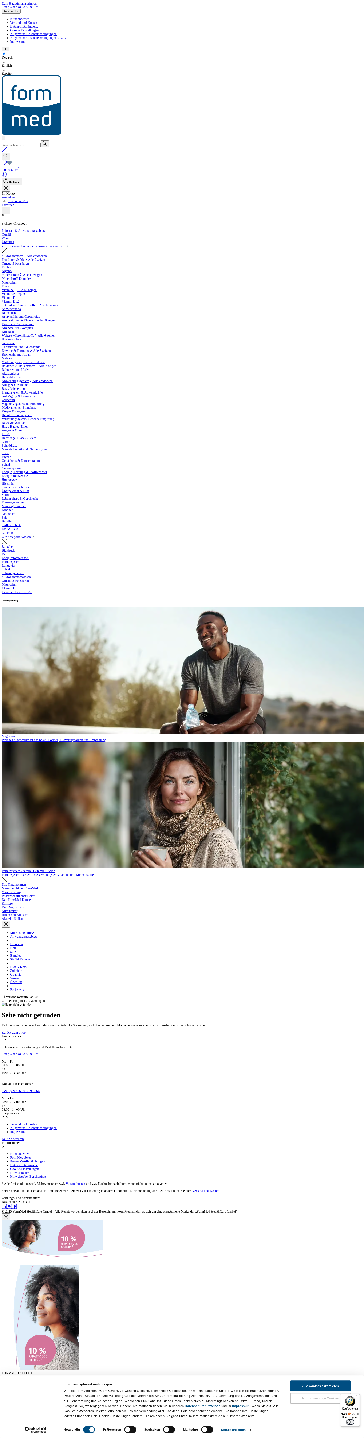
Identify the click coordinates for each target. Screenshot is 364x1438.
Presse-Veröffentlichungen (27, 1161)
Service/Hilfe (11, 11)
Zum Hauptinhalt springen (19, 3)
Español (7, 73)
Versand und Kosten (23, 22)
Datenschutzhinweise (24, 26)
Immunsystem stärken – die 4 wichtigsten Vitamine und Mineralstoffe (48, 875)
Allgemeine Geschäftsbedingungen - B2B (38, 38)
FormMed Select (21, 1157)
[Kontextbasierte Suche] (3, 138)
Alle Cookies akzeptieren (320, 1386)
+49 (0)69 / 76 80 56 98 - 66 (21, 1091)
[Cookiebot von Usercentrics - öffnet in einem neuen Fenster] (35, 1430)
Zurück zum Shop (14, 1032)
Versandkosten (75, 1183)
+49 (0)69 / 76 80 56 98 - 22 (21, 7)
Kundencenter (19, 19)
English (7, 65)
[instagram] (9, 1207)
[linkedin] (4, 1207)
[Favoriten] (7, 164)
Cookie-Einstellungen (24, 30)
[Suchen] (45, 143)
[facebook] (14, 1207)
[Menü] (6, 210)
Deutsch (7, 57)
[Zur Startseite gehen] (31, 134)
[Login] (4, 176)
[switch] (130, 1429)
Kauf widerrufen (13, 1139)
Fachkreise (17, 989)
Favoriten (8, 205)
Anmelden (9, 197)
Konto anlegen (18, 201)
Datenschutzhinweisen (202, 1406)
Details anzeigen (233, 1429)
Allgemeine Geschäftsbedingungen (33, 34)
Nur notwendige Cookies (320, 1398)
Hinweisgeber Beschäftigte (28, 1176)
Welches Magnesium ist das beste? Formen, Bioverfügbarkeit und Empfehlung (54, 740)
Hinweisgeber (19, 1172)
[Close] (6, 1216)
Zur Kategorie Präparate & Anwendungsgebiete (34, 246)
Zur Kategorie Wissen (17, 537)
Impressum (241, 1406)
